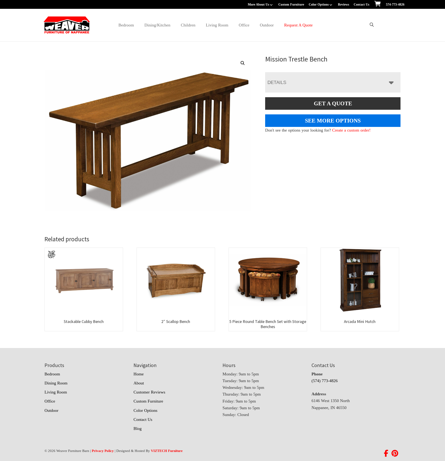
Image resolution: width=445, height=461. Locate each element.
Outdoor (267, 25)
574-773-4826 (395, 4)
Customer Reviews (149, 392)
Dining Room (55, 383)
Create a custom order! (351, 130)
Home (139, 374)
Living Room (217, 25)
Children (188, 25)
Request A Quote (298, 25)
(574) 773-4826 (325, 380)
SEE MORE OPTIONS (333, 121)
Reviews (343, 4)
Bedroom (126, 25)
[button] (242, 63)
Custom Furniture (291, 4)
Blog (138, 428)
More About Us (258, 4)
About (139, 383)
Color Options (319, 4)
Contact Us (361, 4)
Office (244, 25)
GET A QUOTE (333, 103)
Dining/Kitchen (157, 25)
